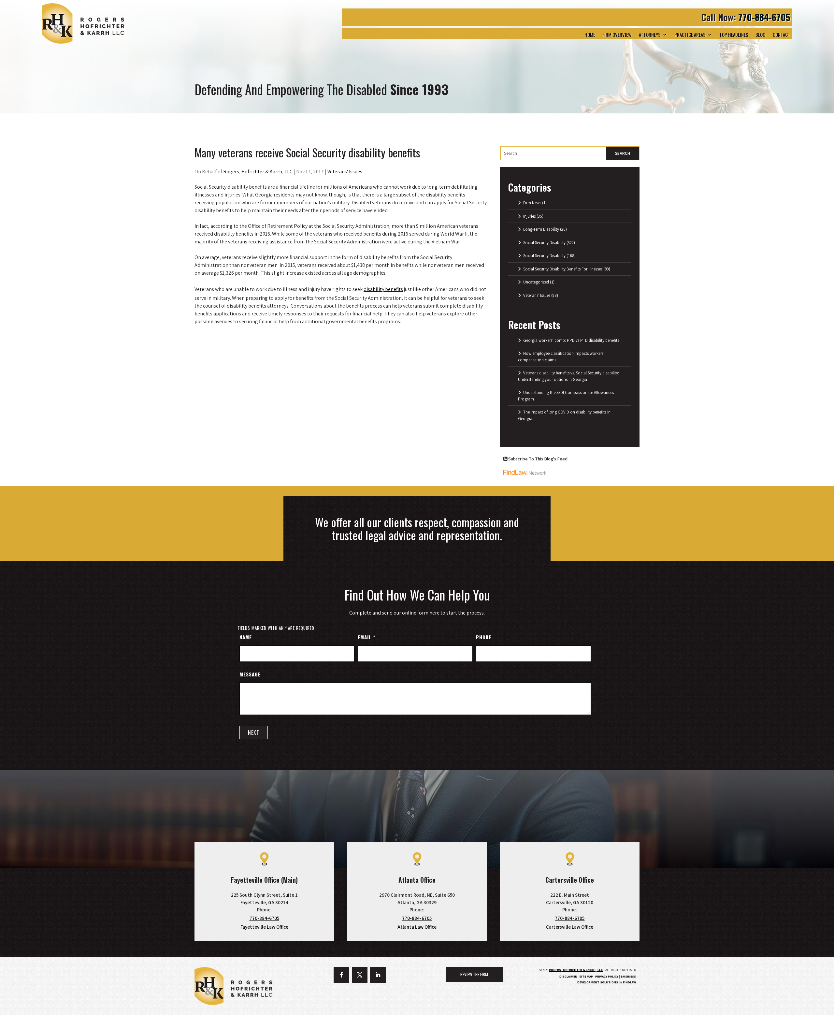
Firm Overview (617, 34)
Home (589, 34)
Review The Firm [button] (474, 974)
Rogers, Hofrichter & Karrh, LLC (258, 171)
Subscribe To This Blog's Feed (538, 459)
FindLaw (629, 982)
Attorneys (650, 34)
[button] (824, 1005)
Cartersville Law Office (569, 927)
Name (245, 637)
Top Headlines (733, 34)
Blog (760, 34)
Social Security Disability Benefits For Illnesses (562, 269)
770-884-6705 (764, 17)
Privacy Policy (606, 976)
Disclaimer (568, 976)
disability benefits (383, 289)
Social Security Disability (544, 242)
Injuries (529, 216)
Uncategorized (536, 282)
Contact (781, 34)
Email (366, 637)
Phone (483, 637)
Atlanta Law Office (417, 927)
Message (250, 674)
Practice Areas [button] (690, 34)
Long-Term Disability (541, 229)
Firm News (532, 203)
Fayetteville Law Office (264, 927)
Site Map (586, 976)
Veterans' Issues (344, 171)
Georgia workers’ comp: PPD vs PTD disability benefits (571, 340)
